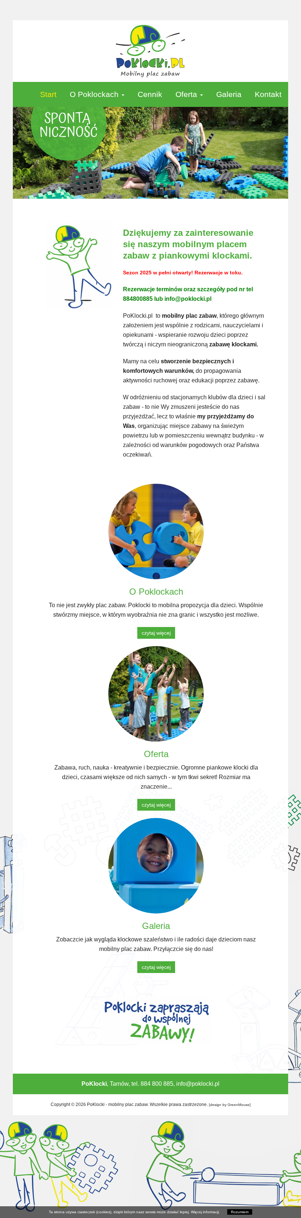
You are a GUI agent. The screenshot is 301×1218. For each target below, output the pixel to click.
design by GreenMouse (230, 1105)
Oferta (187, 94)
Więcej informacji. (205, 1212)
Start (48, 94)
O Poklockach (95, 94)
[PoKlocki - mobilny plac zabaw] (150, 51)
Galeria (229, 94)
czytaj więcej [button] (156, 633)
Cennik (150, 94)
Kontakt (268, 94)
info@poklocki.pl (198, 1084)
